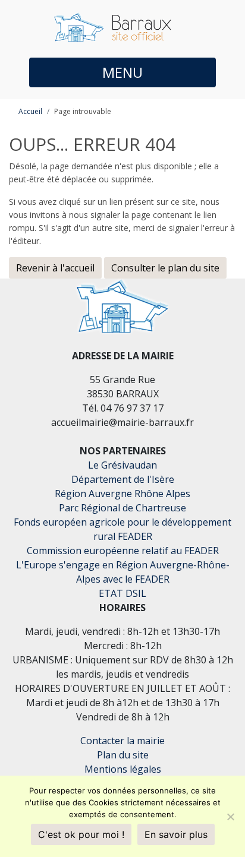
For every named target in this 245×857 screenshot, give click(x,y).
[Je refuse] (230, 817)
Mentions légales (122, 769)
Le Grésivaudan (122, 465)
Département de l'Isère (122, 479)
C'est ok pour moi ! (81, 834)
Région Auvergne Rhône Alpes (122, 493)
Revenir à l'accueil (55, 267)
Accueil (30, 111)
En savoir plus (176, 834)
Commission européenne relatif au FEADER (123, 550)
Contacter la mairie (122, 740)
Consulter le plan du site (165, 267)
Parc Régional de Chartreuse (122, 507)
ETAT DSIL (122, 593)
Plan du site (123, 754)
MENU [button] (122, 72)
